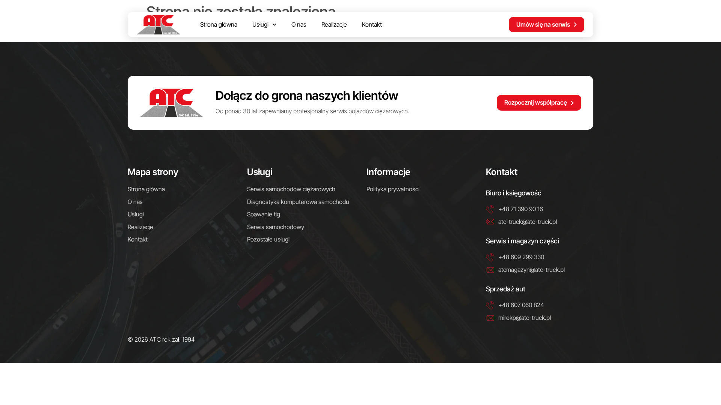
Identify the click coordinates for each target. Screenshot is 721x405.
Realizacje (334, 24)
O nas (298, 24)
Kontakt (372, 24)
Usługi (260, 24)
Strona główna (218, 24)
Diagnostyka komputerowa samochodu (298, 202)
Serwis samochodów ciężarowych (291, 189)
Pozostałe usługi (268, 239)
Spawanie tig (263, 214)
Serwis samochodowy (275, 227)
